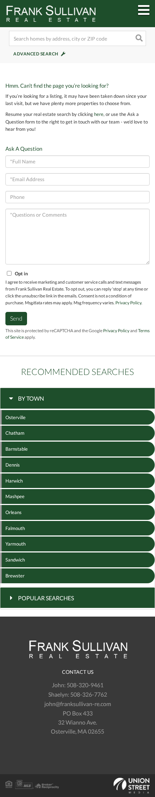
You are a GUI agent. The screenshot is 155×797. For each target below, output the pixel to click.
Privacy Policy (128, 302)
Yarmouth (15, 544)
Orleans (13, 512)
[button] (138, 38)
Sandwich (15, 560)
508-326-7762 (88, 694)
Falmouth (15, 528)
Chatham (15, 433)
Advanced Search (35, 54)
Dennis (12, 465)
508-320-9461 (85, 684)
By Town (31, 398)
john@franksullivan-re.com (77, 703)
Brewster (15, 576)
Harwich (14, 481)
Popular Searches (46, 597)
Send (16, 318)
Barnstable (16, 449)
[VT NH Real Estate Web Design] (77, 786)
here (98, 114)
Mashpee (15, 496)
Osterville (15, 417)
